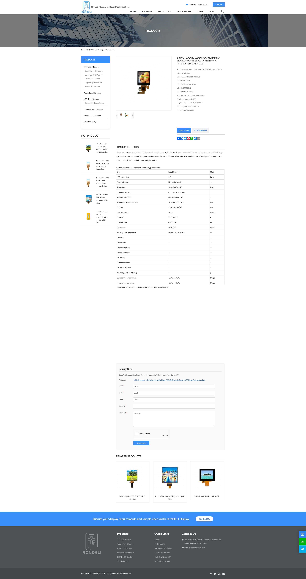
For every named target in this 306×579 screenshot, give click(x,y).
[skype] (302, 549)
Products (163, 11)
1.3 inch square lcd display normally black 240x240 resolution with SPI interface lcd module (169, 380)
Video (212, 11)
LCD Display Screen (162, 561)
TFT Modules (160, 544)
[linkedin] (223, 574)
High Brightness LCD (93, 83)
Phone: (121, 399)
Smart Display (90, 121)
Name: (121, 386)
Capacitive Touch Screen (94, 103)
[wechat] (302, 541)
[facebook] (211, 574)
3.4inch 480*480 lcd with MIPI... (207, 496)
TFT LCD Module (91, 67)
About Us (147, 11)
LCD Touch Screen (91, 99)
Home (133, 11)
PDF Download (200, 130)
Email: (121, 392)
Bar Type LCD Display (93, 75)
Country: (122, 406)
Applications (184, 11)
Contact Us (204, 519)
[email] (302, 534)
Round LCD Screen (92, 86)
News (200, 11)
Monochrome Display (93, 109)
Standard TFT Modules (94, 71)
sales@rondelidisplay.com (199, 4)
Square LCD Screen (92, 79)
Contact (219, 4)
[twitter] (215, 574)
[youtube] (219, 574)
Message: (123, 413)
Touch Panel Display (92, 93)
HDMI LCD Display (92, 115)
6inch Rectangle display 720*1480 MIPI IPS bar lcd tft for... (102, 217)
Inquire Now (184, 130)
